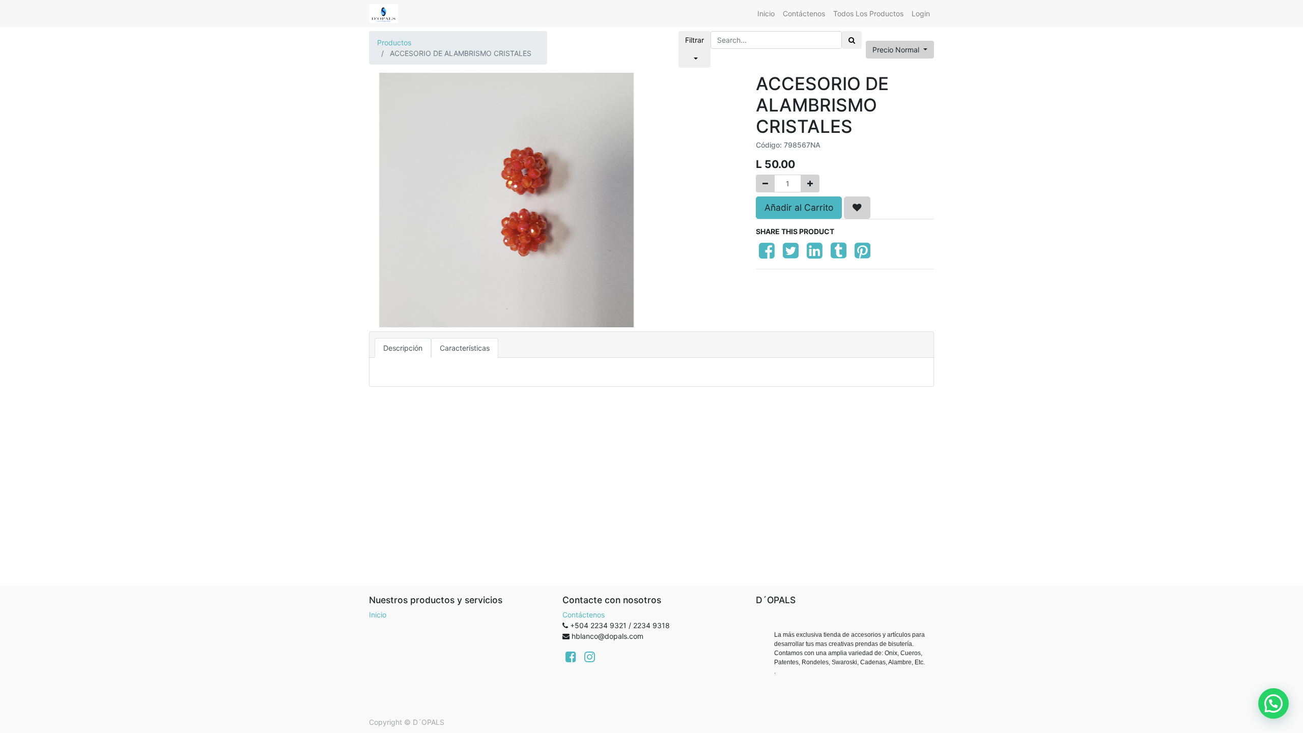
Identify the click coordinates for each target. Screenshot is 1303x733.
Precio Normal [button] (896, 49)
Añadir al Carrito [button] (798, 207)
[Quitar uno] (765, 183)
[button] (857, 207)
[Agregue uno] (810, 183)
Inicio (377, 614)
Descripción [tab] (402, 348)
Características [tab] (465, 348)
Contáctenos (583, 614)
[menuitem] (766, 13)
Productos (394, 42)
